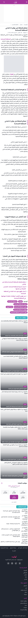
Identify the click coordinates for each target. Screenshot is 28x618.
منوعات (25, 607)
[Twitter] (16, 563)
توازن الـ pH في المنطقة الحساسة (19, 312)
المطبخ (25, 585)
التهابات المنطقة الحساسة (20, 309)
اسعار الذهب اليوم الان (23, 547)
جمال (26, 592)
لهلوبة (12, 74)
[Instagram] (12, 563)
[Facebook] (19, 563)
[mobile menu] (26, 2)
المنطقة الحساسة (6, 39)
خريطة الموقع (13, 547)
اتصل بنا (14, 550)
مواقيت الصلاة (23, 601)
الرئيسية (25, 570)
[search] (4, 2)
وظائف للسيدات (23, 609)
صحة (26, 605)
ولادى (25, 579)
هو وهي (25, 572)
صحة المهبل (10, 307)
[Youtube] (8, 563)
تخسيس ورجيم (24, 590)
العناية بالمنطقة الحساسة (20, 304)
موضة (25, 594)
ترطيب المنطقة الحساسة (21, 307)
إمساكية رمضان (23, 603)
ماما (26, 577)
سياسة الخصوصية (4, 547)
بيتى (26, 588)
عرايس (25, 574)
